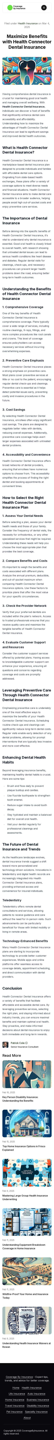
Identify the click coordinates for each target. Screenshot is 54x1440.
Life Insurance (17, 1393)
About (27, 1417)
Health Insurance (28, 23)
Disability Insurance (38, 1405)
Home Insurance (14, 1399)
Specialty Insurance (36, 1411)
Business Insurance (38, 1399)
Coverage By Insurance (19, 1376)
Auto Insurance (36, 1393)
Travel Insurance (14, 1405)
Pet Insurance (14, 1411)
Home (15, 1387)
